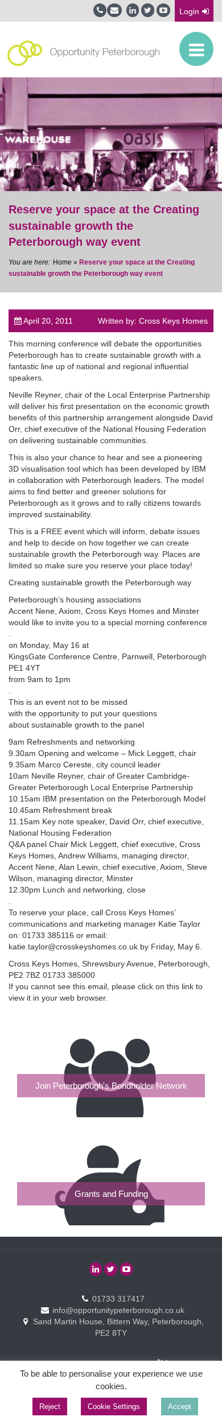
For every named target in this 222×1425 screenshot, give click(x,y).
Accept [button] (179, 1406)
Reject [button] (49, 1406)
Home (62, 262)
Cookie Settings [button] (114, 1406)
